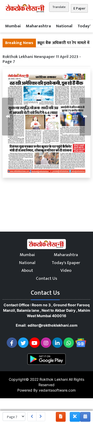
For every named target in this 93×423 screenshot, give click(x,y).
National (64, 26)
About (27, 270)
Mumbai (13, 26)
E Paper (79, 8)
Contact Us (46, 278)
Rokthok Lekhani (54, 379)
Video (66, 270)
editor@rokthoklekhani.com (53, 325)
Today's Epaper (66, 262)
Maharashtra (38, 26)
